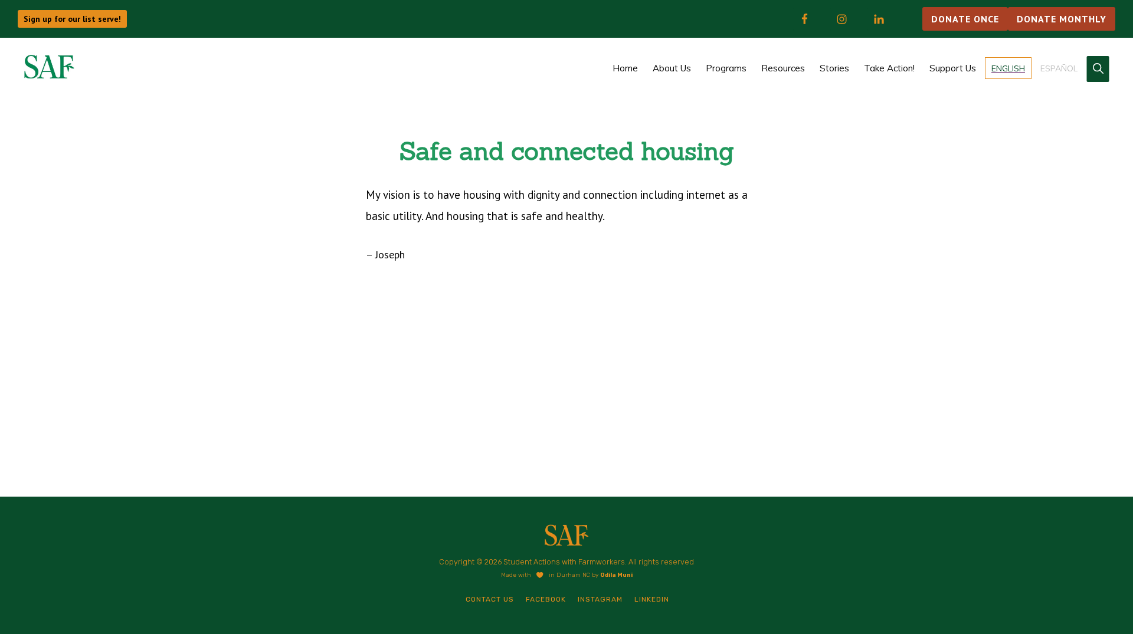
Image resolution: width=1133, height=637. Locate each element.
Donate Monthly (1061, 19)
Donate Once (965, 19)
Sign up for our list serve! (72, 19)
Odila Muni (616, 575)
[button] (1097, 69)
